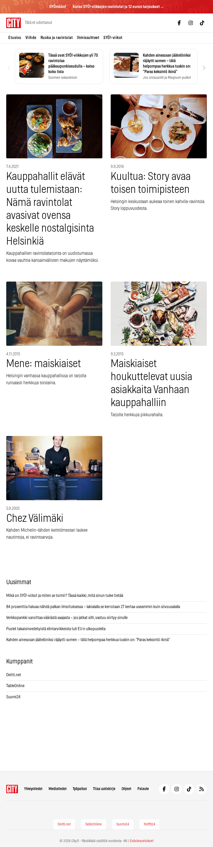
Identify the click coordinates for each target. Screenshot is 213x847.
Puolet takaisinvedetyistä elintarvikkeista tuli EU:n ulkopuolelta (55, 629)
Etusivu (14, 38)
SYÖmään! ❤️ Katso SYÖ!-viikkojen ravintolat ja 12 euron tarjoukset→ (106, 7)
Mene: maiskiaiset (43, 364)
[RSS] (201, 789)
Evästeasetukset (142, 841)
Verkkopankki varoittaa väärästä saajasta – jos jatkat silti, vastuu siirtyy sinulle (67, 618)
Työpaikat (80, 789)
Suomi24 (13, 697)
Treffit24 (149, 824)
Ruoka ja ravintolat (57, 38)
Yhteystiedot (33, 789)
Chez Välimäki (34, 518)
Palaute (143, 789)
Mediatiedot (57, 789)
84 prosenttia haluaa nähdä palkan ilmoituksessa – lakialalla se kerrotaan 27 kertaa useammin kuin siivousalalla (93, 607)
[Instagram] (190, 23)
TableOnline (15, 686)
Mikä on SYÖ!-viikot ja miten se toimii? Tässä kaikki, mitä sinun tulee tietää (64, 596)
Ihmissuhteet (88, 38)
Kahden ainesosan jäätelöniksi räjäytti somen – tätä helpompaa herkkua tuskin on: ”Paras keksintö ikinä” (88, 640)
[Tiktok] (202, 23)
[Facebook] (179, 23)
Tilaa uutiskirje (104, 789)
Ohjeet (126, 789)
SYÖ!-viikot (113, 38)
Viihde (30, 38)
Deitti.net (13, 675)
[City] (12, 789)
